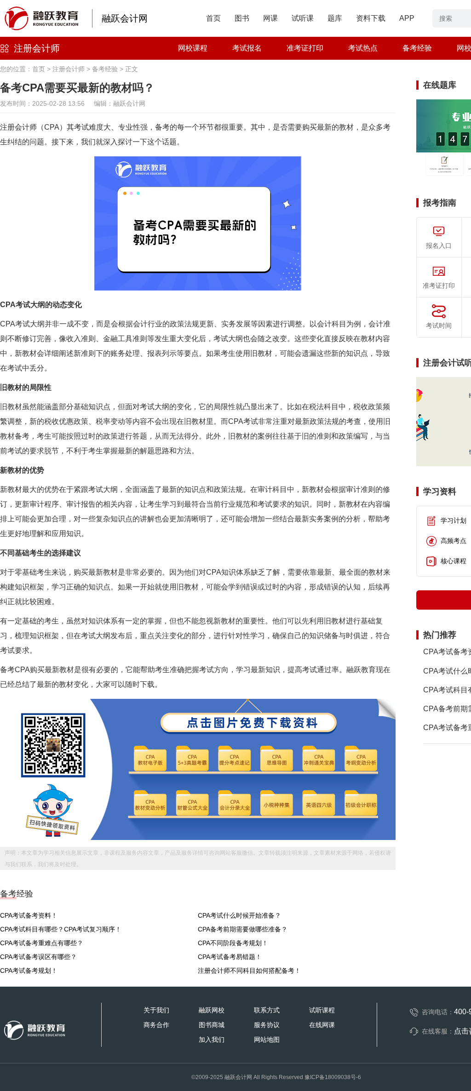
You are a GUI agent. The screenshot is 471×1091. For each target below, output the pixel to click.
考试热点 (363, 48)
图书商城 (211, 1024)
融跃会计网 (125, 18)
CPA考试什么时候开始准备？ (239, 915)
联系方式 (267, 1010)
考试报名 (247, 48)
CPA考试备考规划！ (28, 970)
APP (406, 18)
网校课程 (192, 48)
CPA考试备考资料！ (28, 915)
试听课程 (322, 1010)
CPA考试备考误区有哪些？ (38, 956)
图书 (242, 18)
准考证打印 (305, 48)
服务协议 (267, 1024)
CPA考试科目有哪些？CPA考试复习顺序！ (60, 929)
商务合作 (156, 1024)
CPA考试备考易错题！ (230, 956)
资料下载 (370, 18)
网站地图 (267, 1039)
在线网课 (322, 1024)
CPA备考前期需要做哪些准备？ (242, 929)
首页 (213, 18)
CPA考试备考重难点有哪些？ (41, 943)
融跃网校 (211, 1010)
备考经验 (417, 48)
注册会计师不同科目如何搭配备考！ (249, 970)
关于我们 (156, 1010)
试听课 (303, 18)
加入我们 (211, 1039)
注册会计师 (37, 48)
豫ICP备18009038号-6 (332, 1077)
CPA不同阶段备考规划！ (233, 943)
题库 (334, 18)
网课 (270, 18)
